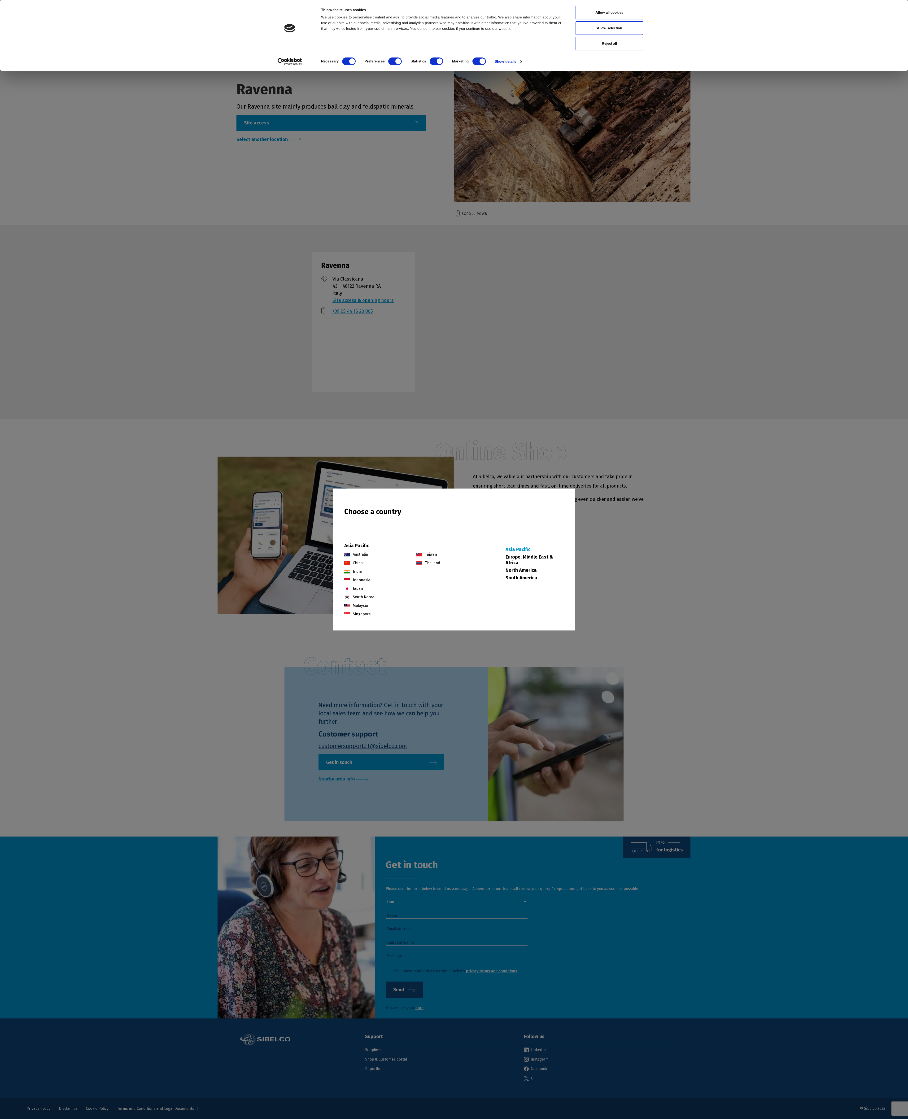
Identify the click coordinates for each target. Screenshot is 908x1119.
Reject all (609, 43)
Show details (505, 61)
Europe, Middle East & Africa (529, 559)
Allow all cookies (609, 12)
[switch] (395, 61)
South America (521, 578)
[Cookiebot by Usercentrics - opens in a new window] (289, 61)
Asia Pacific (518, 549)
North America (521, 570)
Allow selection (609, 28)
